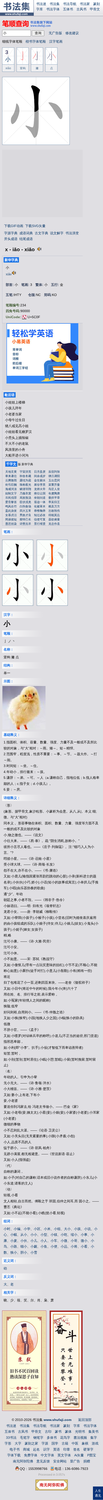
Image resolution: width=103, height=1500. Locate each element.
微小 (84, 1241)
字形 (8, 1443)
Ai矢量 (79, 1455)
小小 (33, 1235)
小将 (74, 1246)
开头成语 (10, 239)
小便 (54, 1246)
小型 (43, 1235)
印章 (66, 1449)
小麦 (13, 1241)
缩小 (74, 1235)
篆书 (58, 1431)
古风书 (81, 9)
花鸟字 (65, 1437)
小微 (64, 1241)
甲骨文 (95, 9)
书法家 (85, 4)
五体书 (68, 9)
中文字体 (47, 1455)
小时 (7, 1229)
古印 (48, 1431)
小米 (47, 1229)
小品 (64, 1246)
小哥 (74, 1241)
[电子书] (24, 1409)
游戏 (95, 1443)
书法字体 (53, 9)
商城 (26, 1449)
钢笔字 (38, 1437)
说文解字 (56, 233)
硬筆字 (88, 1449)
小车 (54, 1241)
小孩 (77, 1229)
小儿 (33, 1241)
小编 (17, 1229)
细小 (23, 1246)
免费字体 (30, 1455)
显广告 (75, 1461)
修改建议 (72, 33)
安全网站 (60, 1461)
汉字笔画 (56, 41)
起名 (36, 1449)
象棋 (85, 1443)
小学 (27, 1229)
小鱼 (43, 1246)
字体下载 (14, 1455)
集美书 (93, 1431)
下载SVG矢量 (35, 226)
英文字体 (64, 1455)
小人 (43, 1241)
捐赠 (86, 1461)
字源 (44, 1443)
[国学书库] (66, 1410)
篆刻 (96, 4)
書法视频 (80, 1437)
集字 (93, 1437)
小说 (87, 1229)
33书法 (11, 1437)
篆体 (68, 1431)
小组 (57, 1229)
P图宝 (91, 1455)
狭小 (13, 1252)
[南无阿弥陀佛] (51, 1489)
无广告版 (55, 33)
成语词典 (26, 233)
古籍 (65, 1443)
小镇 (54, 1235)
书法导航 (69, 4)
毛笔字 (25, 1437)
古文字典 (41, 233)
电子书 (15, 1449)
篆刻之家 (31, 1443)
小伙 (23, 1241)
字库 (39, 9)
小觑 (33, 1246)
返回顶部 (85, 1420)
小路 (13, 1246)
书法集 (55, 4)
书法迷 (41, 4)
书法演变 (72, 233)
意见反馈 (43, 1461)
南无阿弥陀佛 (23, 1461)
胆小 (23, 1252)
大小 (67, 1229)
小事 (84, 1235)
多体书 (52, 1437)
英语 (56, 1449)
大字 (18, 1443)
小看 (84, 1246)
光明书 (80, 1431)
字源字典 (10, 233)
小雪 (33, 1252)
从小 (23, 1235)
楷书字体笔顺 (36, 41)
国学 (55, 1443)
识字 (46, 1449)
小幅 (13, 1235)
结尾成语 (26, 239)
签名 (76, 1449)
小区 (37, 1229)
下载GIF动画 (13, 226)
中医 (75, 1443)
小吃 (64, 1235)
